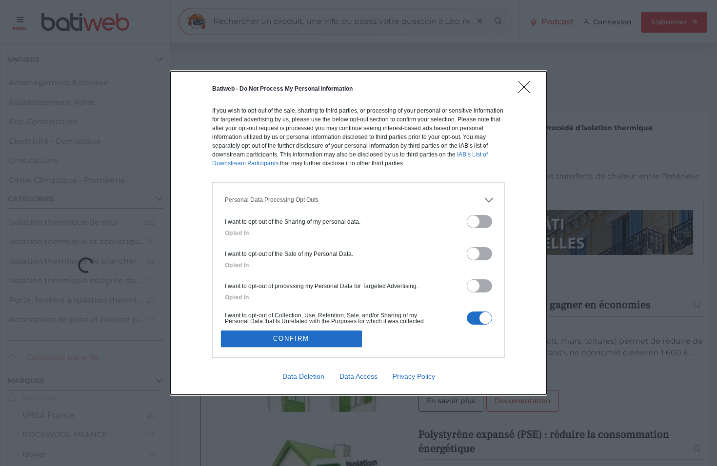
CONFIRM (291, 338)
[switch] (479, 221)
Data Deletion (303, 376)
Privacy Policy (414, 376)
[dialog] (358, 233)
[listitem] (358, 200)
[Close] (527, 90)
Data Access (358, 376)
